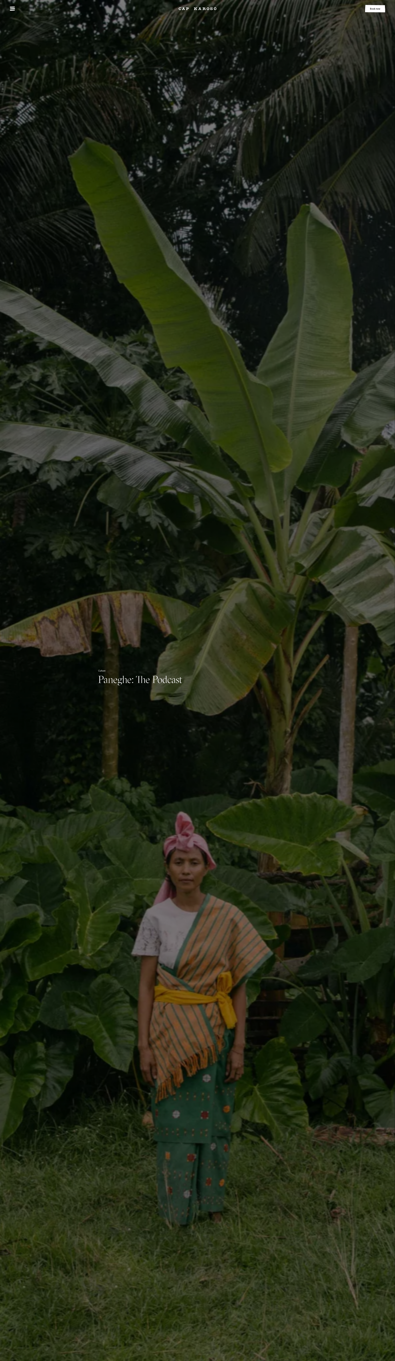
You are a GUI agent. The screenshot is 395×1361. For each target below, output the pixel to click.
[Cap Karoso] (197, 8)
